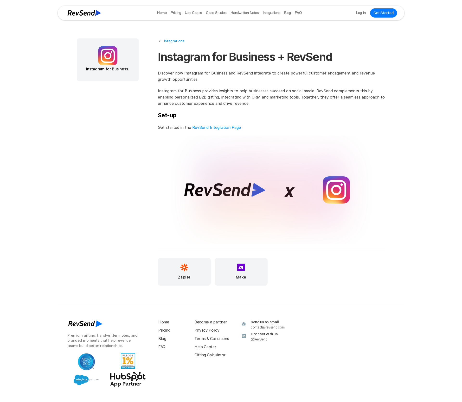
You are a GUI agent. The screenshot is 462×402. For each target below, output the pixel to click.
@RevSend (259, 339)
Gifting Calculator (209, 355)
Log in (361, 13)
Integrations (272, 13)
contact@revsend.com (267, 327)
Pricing (176, 13)
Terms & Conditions (211, 338)
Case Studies (216, 13)
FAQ (298, 13)
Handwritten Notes (245, 13)
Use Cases (193, 13)
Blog (287, 13)
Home (162, 13)
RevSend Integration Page (216, 127)
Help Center (205, 346)
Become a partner (210, 322)
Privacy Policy (206, 330)
